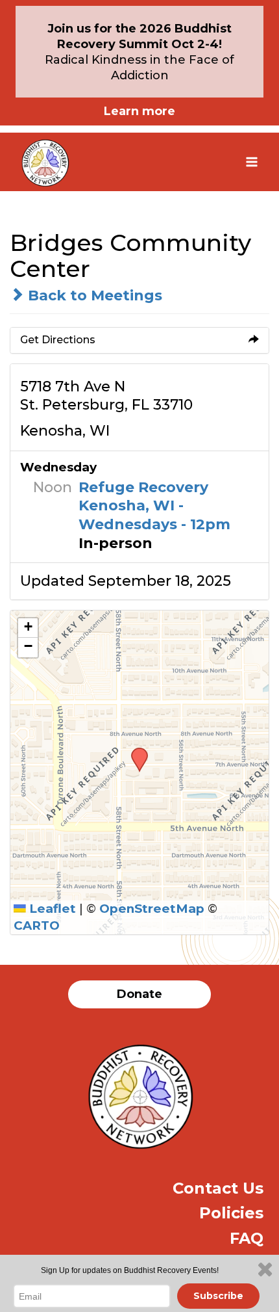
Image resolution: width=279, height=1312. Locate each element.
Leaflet (51, 908)
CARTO (37, 925)
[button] (135, 751)
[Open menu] (251, 161)
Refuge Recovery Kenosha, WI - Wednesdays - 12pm (154, 506)
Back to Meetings (93, 295)
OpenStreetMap (151, 908)
